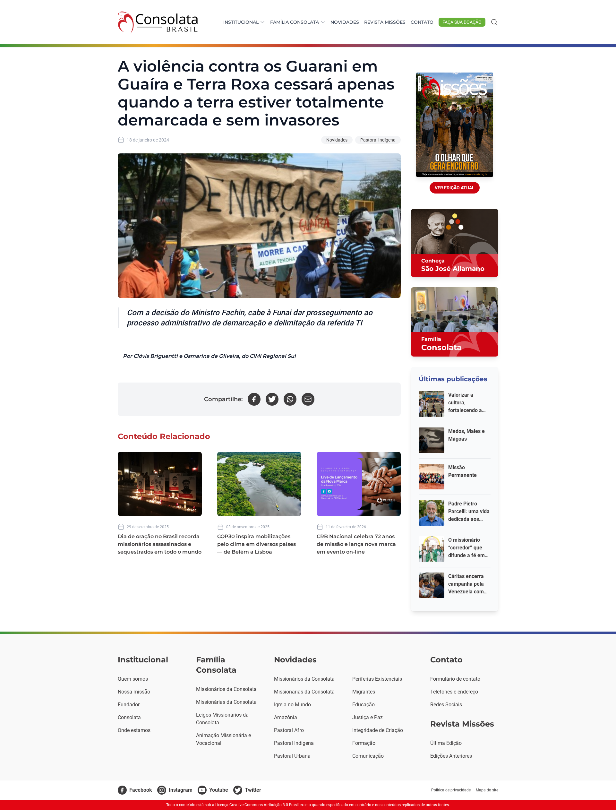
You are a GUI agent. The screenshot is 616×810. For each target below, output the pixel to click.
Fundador (129, 705)
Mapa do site (487, 790)
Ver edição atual (455, 187)
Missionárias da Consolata (226, 702)
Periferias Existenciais (377, 679)
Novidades (344, 22)
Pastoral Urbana (292, 756)
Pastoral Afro (289, 730)
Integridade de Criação (377, 730)
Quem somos (133, 679)
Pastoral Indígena (378, 139)
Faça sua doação (462, 22)
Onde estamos (134, 730)
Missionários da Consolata (226, 689)
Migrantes (363, 692)
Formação (363, 743)
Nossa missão (134, 692)
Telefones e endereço (454, 692)
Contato (422, 22)
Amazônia (285, 717)
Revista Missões (385, 22)
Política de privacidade (451, 790)
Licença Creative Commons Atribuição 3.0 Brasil (257, 805)
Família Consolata (294, 22)
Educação (363, 705)
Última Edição (446, 743)
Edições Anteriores (451, 756)
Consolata (129, 717)
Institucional (241, 22)
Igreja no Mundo (292, 705)
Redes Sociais (446, 705)
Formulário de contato (455, 679)
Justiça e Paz (367, 717)
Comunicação (368, 756)
